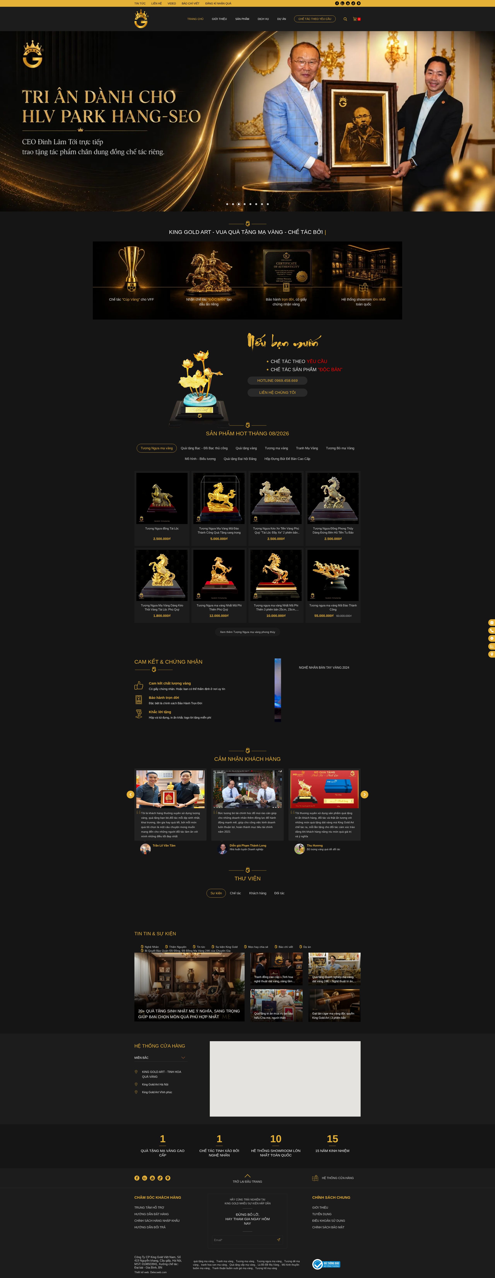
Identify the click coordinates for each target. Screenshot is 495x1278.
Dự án (281, 18)
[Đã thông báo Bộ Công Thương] (336, 1264)
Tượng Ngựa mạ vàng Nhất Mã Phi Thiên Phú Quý (219, 607)
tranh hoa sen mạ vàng (214, 1264)
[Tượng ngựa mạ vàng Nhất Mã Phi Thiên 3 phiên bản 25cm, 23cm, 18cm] (276, 575)
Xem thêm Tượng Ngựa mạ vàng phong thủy (247, 631)
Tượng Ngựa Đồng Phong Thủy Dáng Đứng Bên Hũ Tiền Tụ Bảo (333, 530)
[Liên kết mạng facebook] (492, 638)
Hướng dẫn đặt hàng (151, 1214)
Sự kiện (216, 893)
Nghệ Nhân (152, 946)
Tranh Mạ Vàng (307, 448)
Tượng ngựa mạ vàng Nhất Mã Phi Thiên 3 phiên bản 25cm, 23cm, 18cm (276, 607)
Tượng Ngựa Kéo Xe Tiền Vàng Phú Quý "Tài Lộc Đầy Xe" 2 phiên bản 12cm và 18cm (276, 530)
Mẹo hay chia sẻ (258, 946)
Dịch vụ (263, 18)
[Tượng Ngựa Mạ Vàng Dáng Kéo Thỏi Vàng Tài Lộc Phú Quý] (162, 575)
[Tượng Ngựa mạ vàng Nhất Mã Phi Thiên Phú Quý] (219, 575)
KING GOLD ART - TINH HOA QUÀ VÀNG (161, 1074)
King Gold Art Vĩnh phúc (157, 1092)
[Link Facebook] (337, 3)
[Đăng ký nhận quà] (492, 622)
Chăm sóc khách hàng (157, 1197)
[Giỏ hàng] (355, 19)
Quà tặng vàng (246, 448)
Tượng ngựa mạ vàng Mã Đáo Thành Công (333, 607)
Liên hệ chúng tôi (277, 392)
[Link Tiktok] (353, 3)
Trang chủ (195, 18)
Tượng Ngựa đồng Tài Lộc (162, 528)
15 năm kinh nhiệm (332, 1151)
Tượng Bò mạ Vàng (340, 448)
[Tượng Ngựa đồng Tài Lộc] (162, 498)
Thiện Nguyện (177, 946)
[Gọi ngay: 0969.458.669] (492, 630)
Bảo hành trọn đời (164, 698)
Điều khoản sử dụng (328, 1220)
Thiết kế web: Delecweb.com (150, 1272)
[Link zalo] (342, 3)
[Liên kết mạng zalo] (492, 646)
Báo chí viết (286, 946)
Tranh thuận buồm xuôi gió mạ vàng (232, 1268)
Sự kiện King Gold (227, 946)
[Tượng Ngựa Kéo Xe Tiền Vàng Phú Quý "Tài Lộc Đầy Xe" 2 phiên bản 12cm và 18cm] (276, 498)
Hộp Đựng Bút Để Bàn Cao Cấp (287, 459)
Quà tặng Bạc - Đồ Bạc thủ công (204, 448)
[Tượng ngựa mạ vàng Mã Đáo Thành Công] (333, 575)
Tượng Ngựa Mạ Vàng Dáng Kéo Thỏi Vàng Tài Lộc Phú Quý (162, 607)
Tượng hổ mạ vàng (266, 1268)
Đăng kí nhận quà (218, 3)
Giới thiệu (219, 18)
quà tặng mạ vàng (204, 1261)
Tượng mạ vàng (276, 448)
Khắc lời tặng (160, 712)
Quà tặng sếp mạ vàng (242, 1264)
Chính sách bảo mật (328, 1227)
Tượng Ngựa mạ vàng (157, 448)
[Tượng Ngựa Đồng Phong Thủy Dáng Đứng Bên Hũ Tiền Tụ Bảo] (333, 498)
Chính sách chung (331, 1197)
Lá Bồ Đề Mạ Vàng (268, 1264)
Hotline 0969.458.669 (277, 381)
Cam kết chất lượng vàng (170, 683)
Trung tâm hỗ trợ (149, 1207)
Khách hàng (257, 893)
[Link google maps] (359, 3)
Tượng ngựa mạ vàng (269, 1261)
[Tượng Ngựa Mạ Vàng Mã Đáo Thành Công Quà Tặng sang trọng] (219, 498)
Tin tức (201, 946)
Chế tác (235, 893)
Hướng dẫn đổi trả (150, 1227)
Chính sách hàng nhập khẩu (157, 1220)
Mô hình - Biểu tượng (200, 459)
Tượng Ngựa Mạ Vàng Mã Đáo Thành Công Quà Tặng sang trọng (219, 530)
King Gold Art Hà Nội (155, 1084)
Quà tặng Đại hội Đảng (240, 459)
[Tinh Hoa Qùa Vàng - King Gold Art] (141, 19)
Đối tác (279, 893)
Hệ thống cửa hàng (338, 1178)
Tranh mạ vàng (224, 1261)
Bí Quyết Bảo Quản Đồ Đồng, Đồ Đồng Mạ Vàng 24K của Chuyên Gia (187, 950)
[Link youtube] (348, 3)
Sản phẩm (242, 18)
